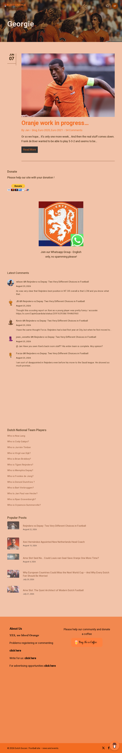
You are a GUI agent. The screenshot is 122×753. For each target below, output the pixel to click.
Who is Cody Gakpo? (18, 441)
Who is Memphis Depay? (20, 470)
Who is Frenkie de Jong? (20, 476)
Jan (27, 130)
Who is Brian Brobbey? (19, 458)
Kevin (19, 320)
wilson (19, 281)
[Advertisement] (29, 188)
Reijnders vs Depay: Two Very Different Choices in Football (58, 281)
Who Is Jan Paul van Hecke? (22, 493)
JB (17, 301)
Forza (19, 353)
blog (34, 130)
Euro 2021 (57, 130)
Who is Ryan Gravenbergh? (21, 499)
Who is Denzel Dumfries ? (21, 482)
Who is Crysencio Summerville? (24, 505)
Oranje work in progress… (55, 122)
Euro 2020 (44, 130)
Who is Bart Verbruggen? (20, 487)
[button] (115, 5)
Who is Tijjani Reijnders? (20, 464)
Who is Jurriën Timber (19, 447)
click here (15, 651)
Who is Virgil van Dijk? (19, 453)
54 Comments (73, 130)
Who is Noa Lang (16, 435)
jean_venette (23, 337)
